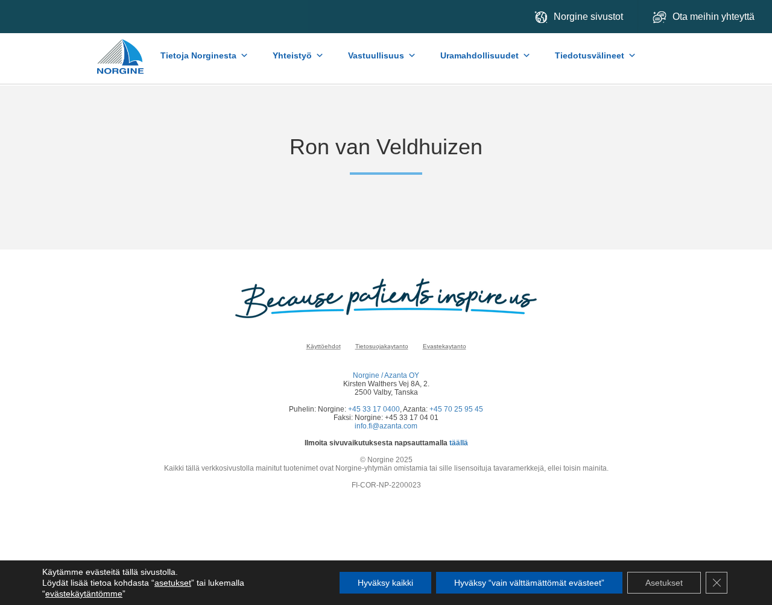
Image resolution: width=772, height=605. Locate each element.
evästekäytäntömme (83, 593)
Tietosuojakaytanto (381, 346)
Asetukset (664, 583)
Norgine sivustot (588, 16)
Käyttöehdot (323, 346)
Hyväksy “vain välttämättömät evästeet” (529, 583)
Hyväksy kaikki (385, 583)
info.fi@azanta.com (386, 426)
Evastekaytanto (444, 346)
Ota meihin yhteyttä (714, 16)
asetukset (172, 583)
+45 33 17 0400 (374, 409)
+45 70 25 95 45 (456, 409)
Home (121, 50)
